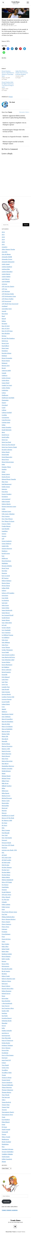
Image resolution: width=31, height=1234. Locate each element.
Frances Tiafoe (6, 524)
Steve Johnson (6, 1048)
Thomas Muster (6, 1092)
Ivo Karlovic (5, 600)
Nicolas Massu (6, 875)
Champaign (5, 400)
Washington (5, 1139)
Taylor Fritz (5, 1068)
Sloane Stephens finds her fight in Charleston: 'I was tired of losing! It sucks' (8, 84)
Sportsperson (6, 1035)
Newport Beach (6, 843)
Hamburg (4, 551)
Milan (3, 788)
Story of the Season (7, 1055)
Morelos (4, 810)
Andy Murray (6, 279)
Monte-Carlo (6, 801)
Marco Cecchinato (7, 726)
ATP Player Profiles (7, 299)
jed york (4, 625)
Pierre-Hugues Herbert (9, 919)
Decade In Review (7, 450)
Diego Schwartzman (8, 462)
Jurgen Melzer (6, 662)
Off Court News (6, 894)
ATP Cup (4, 289)
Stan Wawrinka (6, 1038)
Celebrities (5, 390)
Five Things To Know (8, 521)
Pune (3, 937)
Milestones (5, 791)
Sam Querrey (6, 1006)
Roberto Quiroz (6, 981)
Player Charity (6, 922)
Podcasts (4, 929)
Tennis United (6, 1080)
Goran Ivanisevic (7, 541)
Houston (4, 573)
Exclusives (5, 496)
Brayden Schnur (6, 353)
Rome (3, 996)
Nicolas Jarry (5, 870)
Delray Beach (6, 452)
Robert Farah (6, 976)
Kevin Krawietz (6, 672)
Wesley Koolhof (6, 1142)
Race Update (5, 944)
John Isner (5, 640)
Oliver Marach (6, 897)
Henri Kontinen (6, 561)
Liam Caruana (6, 692)
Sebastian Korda (6, 1021)
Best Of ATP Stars (7, 331)
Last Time (5, 682)
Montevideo (5, 803)
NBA (3, 828)
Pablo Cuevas (6, 907)
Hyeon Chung (6, 585)
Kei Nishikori (5, 667)
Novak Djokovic (6, 892)
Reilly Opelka (6, 959)
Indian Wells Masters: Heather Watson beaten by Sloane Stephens (22, 72)
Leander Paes (6, 687)
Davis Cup (5, 440)
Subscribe (6, 1202)
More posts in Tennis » (24, 112)
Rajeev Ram (5, 951)
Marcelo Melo (6, 724)
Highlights (5, 563)
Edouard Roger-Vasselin (9, 479)
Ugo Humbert (6, 1119)
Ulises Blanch (6, 1122)
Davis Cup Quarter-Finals (9, 447)
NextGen (4, 848)
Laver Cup (5, 684)
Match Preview (6, 751)
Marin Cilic (5, 736)
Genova (4, 536)
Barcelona (5, 314)
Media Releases (6, 771)
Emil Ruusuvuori (6, 484)
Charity (4, 403)
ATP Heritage (6, 291)
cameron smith (6, 370)
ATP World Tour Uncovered (10, 304)
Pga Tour (4, 914)
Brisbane (4, 356)
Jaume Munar (6, 620)
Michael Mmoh (6, 776)
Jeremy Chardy (6, 627)
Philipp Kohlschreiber (8, 917)
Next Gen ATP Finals (8, 845)
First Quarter (6, 516)
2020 (3, 242)
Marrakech (5, 739)
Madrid (4, 709)
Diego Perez (5, 459)
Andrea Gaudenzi (7, 267)
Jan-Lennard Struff (7, 615)
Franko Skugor (6, 526)
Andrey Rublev (6, 276)
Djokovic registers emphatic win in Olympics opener (14, 124)
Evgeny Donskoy (6, 494)
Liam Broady (5, 689)
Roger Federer (6, 986)
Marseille (4, 741)
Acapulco (4, 247)
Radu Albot (5, 946)
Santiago (4, 1013)
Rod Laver (5, 983)
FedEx (3, 509)
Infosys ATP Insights (8, 593)
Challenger (5, 395)
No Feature (5, 885)
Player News (5, 927)
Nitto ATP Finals (7, 882)
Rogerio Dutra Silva (7, 988)
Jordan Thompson (7, 650)
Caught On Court (7, 385)
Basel (3, 316)
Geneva (4, 534)
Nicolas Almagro (7, 867)
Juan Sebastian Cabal (8, 660)
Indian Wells (5, 588)
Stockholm (5, 1053)
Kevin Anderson (6, 670)
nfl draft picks (6, 862)
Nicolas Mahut (6, 872)
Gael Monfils (5, 529)
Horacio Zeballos (7, 566)
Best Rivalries (6, 333)
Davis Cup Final (6, 442)
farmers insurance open (9, 506)
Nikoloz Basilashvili (7, 880)
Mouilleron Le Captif (8, 815)
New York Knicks (7, 838)
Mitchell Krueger (7, 798)
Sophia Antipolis (7, 1030)
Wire (3, 1147)
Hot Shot (4, 571)
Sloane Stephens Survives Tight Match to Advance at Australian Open (8, 73)
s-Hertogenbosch (7, 1003)
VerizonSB (5, 1132)
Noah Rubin (5, 887)
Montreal (4, 808)
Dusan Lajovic (6, 474)
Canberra (4, 375)
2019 (3, 239)
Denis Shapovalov (7, 457)
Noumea (4, 890)
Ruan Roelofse (6, 1001)
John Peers (5, 645)
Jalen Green (5, 605)
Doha (3, 464)
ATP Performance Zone (9, 296)
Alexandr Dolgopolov (8, 262)
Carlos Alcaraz (6, 378)
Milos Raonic (5, 793)
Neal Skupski (5, 833)
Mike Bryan (5, 783)
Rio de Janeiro (6, 971)
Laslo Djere (5, 679)
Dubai (3, 472)
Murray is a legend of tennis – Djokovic (16, 137)
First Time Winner (7, 519)
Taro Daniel (5, 1065)
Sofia (3, 1028)
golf (3, 538)
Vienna (4, 1134)
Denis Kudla (5, 454)
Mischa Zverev (6, 796)
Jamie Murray (6, 613)
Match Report (6, 756)
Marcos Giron (6, 731)
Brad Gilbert (5, 346)
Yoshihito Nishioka (7, 1154)
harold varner (6, 553)
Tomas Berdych (6, 1102)
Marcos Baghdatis (7, 729)
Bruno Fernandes (7, 358)
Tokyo (3, 1100)
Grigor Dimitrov (6, 543)
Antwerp (4, 284)
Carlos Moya (5, 380)
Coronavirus (5, 417)
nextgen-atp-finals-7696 (9, 850)
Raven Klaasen (6, 956)
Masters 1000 (6, 749)
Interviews (5, 595)
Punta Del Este (6, 939)
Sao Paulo (5, 1016)
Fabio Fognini (6, 501)
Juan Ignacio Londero (8, 655)
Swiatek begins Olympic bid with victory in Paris (14, 131)
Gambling (5, 531)
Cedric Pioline (6, 388)
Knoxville (4, 674)
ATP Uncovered (6, 301)
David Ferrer (5, 435)
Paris (3, 909)
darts (3, 432)
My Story (4, 825)
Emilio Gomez (6, 487)
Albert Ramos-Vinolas (8, 249)
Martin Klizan (6, 744)
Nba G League (6, 830)
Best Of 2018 (6, 326)
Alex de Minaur (6, 254)
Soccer (4, 1026)
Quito (3, 941)
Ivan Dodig (5, 598)
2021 (3, 244)
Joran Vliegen (6, 647)
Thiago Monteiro (7, 1087)
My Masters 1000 (7, 820)
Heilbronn (5, 558)
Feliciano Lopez (6, 511)
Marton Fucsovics (7, 746)
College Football (7, 412)
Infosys (4, 590)
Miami (3, 773)
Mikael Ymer (5, 781)
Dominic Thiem (6, 467)
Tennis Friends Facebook (10, 1210)
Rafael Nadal (5, 949)
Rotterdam (5, 998)
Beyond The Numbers (8, 338)
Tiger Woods (5, 1095)
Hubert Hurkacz (6, 581)
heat (3, 556)
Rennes (4, 961)
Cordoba (4, 415)
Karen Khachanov (7, 665)
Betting (4, 336)
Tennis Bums (15, 2)
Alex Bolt (4, 252)
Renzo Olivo (5, 964)
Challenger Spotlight (8, 398)
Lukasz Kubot (6, 704)
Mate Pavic (5, 759)
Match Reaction (6, 754)
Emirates (4, 489)
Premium (4, 932)
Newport (4, 840)
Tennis (4, 1075)
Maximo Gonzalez (7, 768)
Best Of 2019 (6, 328)
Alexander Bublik (7, 257)
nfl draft (4, 855)
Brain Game (5, 348)
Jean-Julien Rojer (7, 623)
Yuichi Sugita (6, 1157)
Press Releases (6, 934)
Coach (3, 407)
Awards (4, 311)
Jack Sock (4, 603)
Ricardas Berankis (7, 969)
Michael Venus (6, 778)
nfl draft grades (6, 860)
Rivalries (4, 974)
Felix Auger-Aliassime (8, 514)
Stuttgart (5, 1058)
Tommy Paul (5, 1107)
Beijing (4, 321)
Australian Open (7, 309)
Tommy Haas (6, 1105)
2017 (3, 234)
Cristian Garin (6, 422)
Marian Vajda (6, 734)
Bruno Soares (6, 361)
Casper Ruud (5, 383)
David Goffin (5, 437)
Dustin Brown (6, 477)
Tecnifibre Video (7, 1072)
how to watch (6, 576)
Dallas (3, 425)
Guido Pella (5, 546)
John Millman (6, 642)
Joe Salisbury (5, 637)
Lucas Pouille (6, 702)
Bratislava (5, 351)
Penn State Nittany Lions (9, 912)
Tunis (3, 1117)
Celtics (4, 393)
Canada (4, 373)
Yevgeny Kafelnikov (7, 1152)
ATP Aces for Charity (8, 286)
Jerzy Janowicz (6, 632)
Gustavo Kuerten (7, 548)
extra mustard (6, 499)
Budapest (4, 363)
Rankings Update (7, 954)
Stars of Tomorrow (7, 1040)
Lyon (3, 707)
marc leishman (6, 716)
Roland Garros (6, 993)
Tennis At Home (6, 1077)
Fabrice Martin (6, 504)
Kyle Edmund (6, 677)
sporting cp (5, 1033)
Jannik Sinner (6, 618)
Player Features (6, 924)
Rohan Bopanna (6, 991)
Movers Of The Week (8, 818)
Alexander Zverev (7, 259)
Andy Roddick (6, 281)
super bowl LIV (6, 1060)
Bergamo (4, 323)
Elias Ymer (5, 482)
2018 (3, 237)
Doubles (4, 469)
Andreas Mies (6, 269)
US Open (4, 1127)
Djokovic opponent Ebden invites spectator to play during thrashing (14, 117)
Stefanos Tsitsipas (7, 1045)
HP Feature (5, 578)
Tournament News (7, 1115)
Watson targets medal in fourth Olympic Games (13, 143)
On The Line (5, 899)
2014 (3, 232)
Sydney (4, 1063)
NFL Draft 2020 (6, 857)
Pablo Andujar (6, 904)
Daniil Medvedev (6, 430)
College (4, 410)
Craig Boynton (6, 420)
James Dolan (5, 608)
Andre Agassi (6, 264)
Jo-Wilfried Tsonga (7, 635)
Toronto (4, 1110)
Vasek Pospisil (6, 1129)
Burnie (4, 368)
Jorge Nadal (5, 652)
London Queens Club (8, 697)
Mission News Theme (10, 1231)
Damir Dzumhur (6, 427)
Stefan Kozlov (6, 1043)
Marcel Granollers (7, 719)
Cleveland (5, 405)
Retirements (5, 966)
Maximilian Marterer (8, 766)
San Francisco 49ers (8, 1008)
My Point (4, 823)
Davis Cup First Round (8, 445)
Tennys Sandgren (7, 1082)
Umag (3, 1124)
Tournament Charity (8, 1112)
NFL (3, 852)
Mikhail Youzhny (7, 786)
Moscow (4, 813)
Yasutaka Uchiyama (7, 1149)
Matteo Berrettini (7, 761)
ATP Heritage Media (8, 294)
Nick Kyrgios (5, 865)
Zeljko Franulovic (7, 1159)
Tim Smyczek (6, 1097)
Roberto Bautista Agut (8, 979)
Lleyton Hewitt (6, 694)
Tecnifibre (5, 1070)
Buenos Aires (6, 365)
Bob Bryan (5, 341)
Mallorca (4, 712)
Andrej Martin (6, 274)
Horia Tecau (5, 568)
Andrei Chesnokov (7, 272)
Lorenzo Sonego (6, 699)
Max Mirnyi (5, 763)
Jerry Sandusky (6, 630)
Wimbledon (5, 1144)
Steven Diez (5, 1050)
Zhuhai (4, 1161)
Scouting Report (7, 1018)
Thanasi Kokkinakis (7, 1085)
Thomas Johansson (7, 1090)
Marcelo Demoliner (7, 721)
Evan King (5, 492)
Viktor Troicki (6, 1137)
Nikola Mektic (6, 877)
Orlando (4, 902)
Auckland (4, 306)
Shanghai (4, 1023)
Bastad (4, 318)
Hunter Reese (6, 583)
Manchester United (7, 714)
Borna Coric (5, 343)
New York (5, 835)
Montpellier (5, 805)
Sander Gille (5, 1011)
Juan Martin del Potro (8, 657)
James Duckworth (7, 610)
